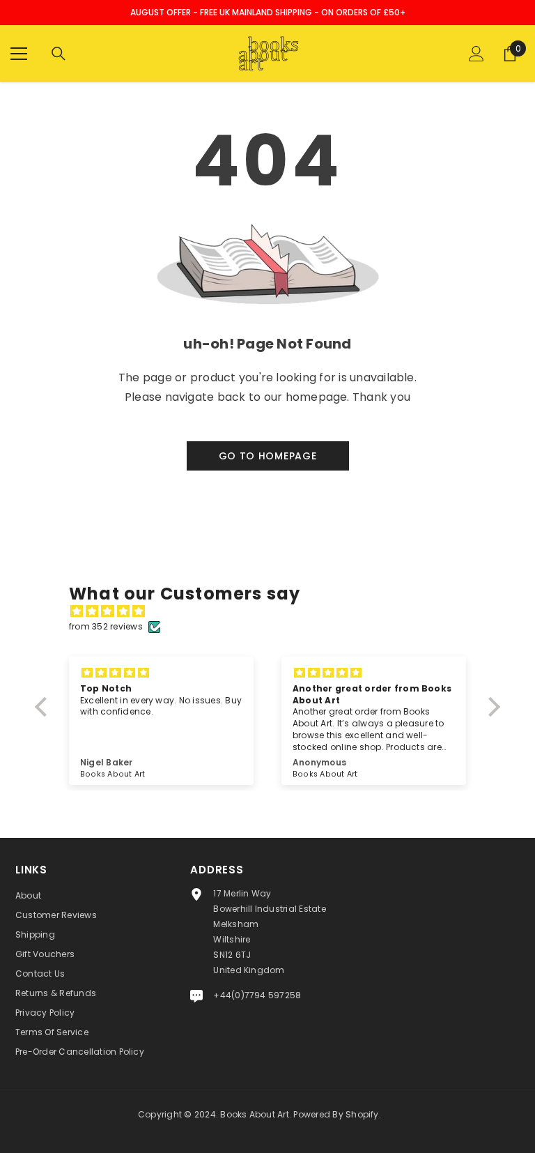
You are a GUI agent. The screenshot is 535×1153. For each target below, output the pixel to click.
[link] (267, 347)
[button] (44, 707)
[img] (274, 611)
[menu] (18, 53)
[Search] (58, 53)
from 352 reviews (106, 626)
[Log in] (476, 53)
